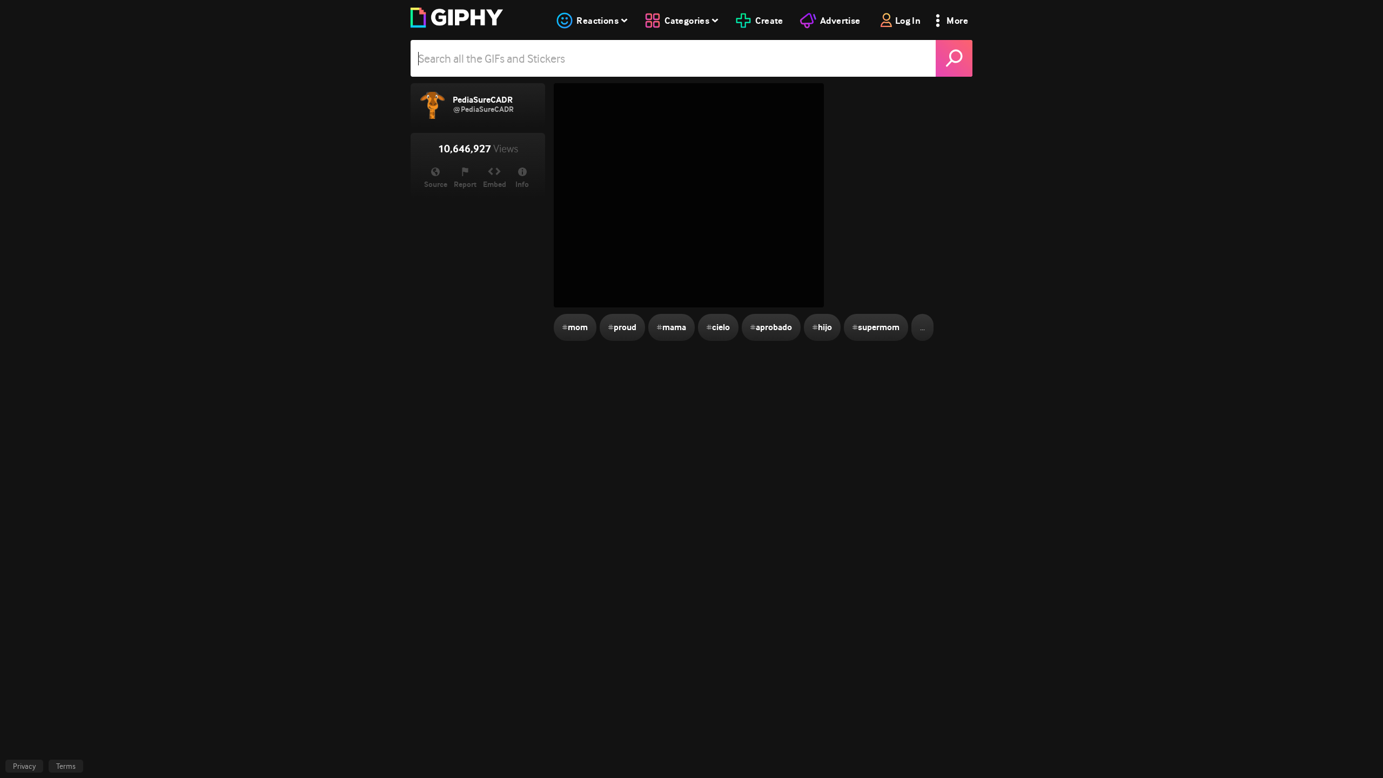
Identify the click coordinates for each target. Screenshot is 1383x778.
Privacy (24, 766)
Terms (66, 766)
